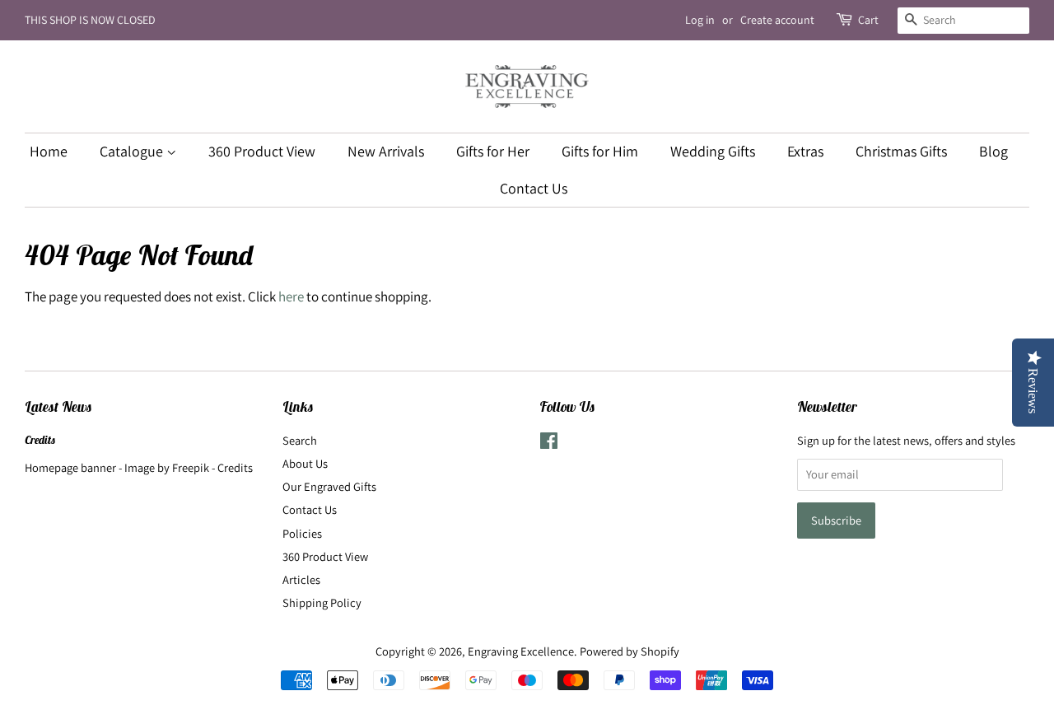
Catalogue (133, 151)
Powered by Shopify (629, 651)
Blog (993, 151)
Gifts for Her (492, 151)
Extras (805, 151)
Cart (868, 19)
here (291, 296)
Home (49, 151)
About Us (305, 463)
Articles (301, 579)
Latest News (58, 407)
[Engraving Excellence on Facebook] (548, 443)
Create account (777, 19)
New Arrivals (385, 151)
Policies (302, 533)
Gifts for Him (600, 151)
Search (299, 440)
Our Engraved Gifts (329, 486)
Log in (700, 19)
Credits (40, 439)
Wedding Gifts (712, 151)
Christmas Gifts (901, 151)
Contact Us (533, 188)
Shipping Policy (321, 602)
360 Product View (261, 151)
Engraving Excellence (521, 651)
